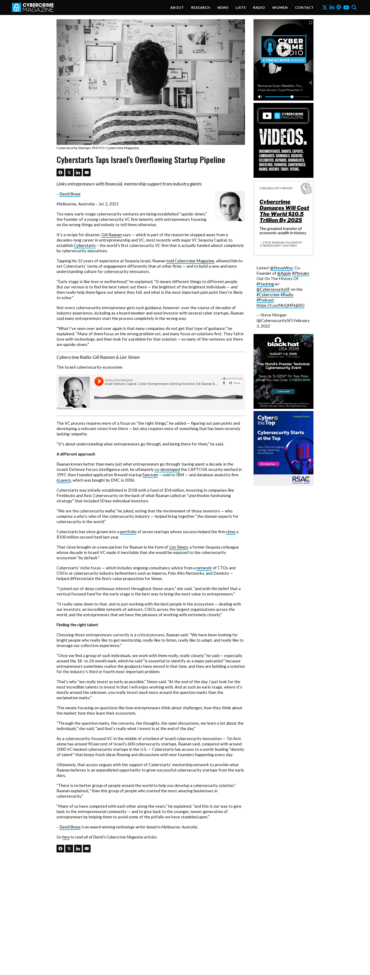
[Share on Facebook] (60, 172)
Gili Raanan (111, 234)
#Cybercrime (268, 294)
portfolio (128, 531)
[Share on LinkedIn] (78, 172)
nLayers (64, 480)
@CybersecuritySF (273, 289)
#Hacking (265, 283)
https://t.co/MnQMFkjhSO (280, 305)
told (170, 260)
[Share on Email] (87, 172)
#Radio (286, 294)
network (204, 567)
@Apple (284, 273)
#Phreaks (300, 273)
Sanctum (150, 474)
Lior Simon (178, 547)
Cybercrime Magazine (194, 260)
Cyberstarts (85, 245)
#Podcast (265, 299)
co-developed (167, 469)
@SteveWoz (281, 267)
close (231, 531)
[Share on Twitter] (69, 172)
